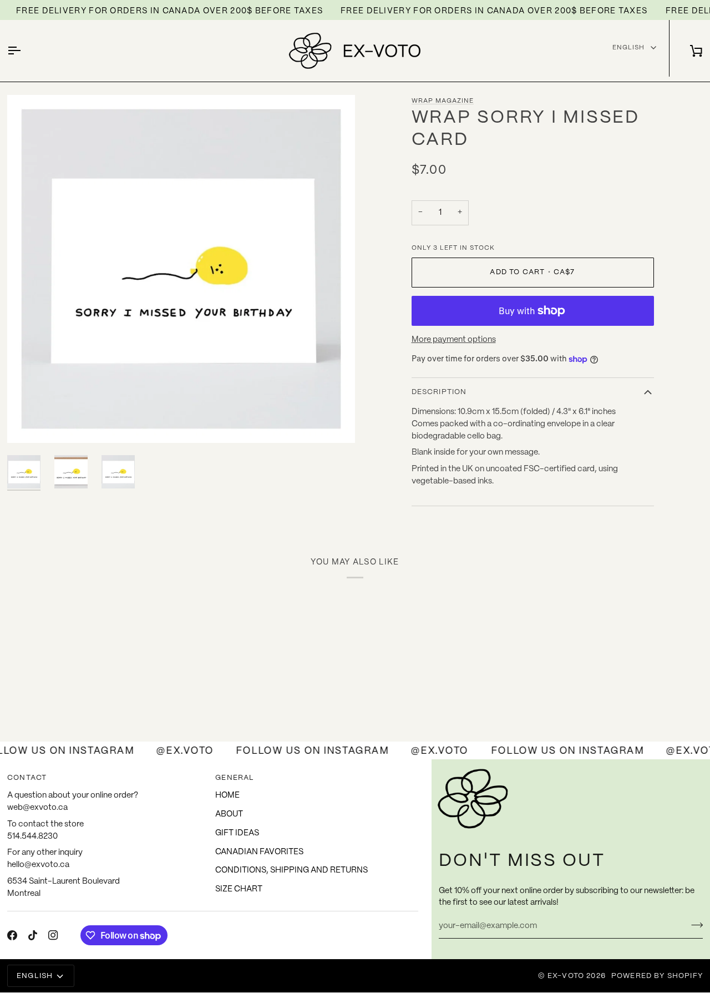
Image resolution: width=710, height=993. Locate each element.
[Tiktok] (32, 935)
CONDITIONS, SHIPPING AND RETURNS (291, 870)
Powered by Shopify (657, 976)
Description (439, 392)
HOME (227, 795)
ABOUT (229, 814)
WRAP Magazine (443, 101)
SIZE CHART (238, 889)
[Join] (693, 925)
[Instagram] (53, 935)
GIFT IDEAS (237, 833)
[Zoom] (28, 422)
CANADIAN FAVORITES (259, 852)
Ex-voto (565, 976)
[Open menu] (23, 51)
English (628, 47)
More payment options (454, 340)
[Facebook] (12, 935)
